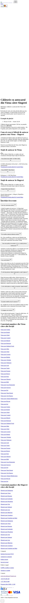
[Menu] (15, 2)
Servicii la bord (4, 562)
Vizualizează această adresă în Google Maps (12, 167)
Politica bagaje (4, 559)
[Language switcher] (5, 6)
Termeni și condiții (5, 570)
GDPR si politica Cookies (7, 567)
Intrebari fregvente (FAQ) (7, 554)
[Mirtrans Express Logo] (7, 2)
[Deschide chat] (2, 601)
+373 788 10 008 (5, 581)
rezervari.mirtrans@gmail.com (8, 576)
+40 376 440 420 (5, 578)
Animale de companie (6, 556)
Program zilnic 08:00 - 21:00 (8, 584)
